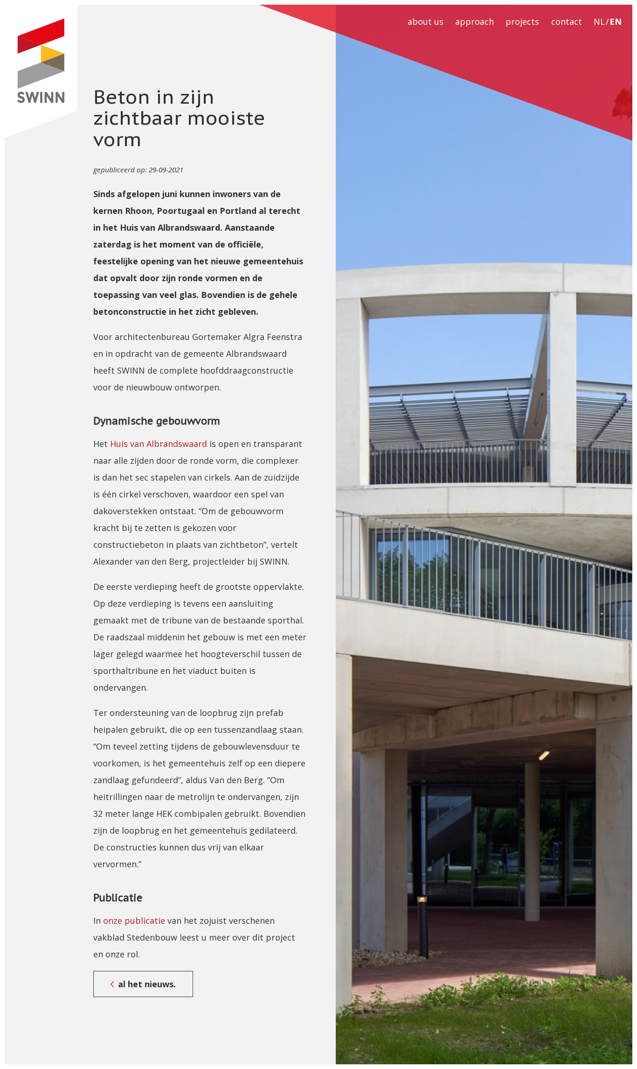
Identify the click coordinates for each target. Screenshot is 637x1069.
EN (615, 21)
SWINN (40, 71)
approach (474, 21)
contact (566, 21)
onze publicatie (134, 920)
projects (522, 21)
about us (425, 21)
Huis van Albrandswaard (158, 443)
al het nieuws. (147, 984)
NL (599, 21)
